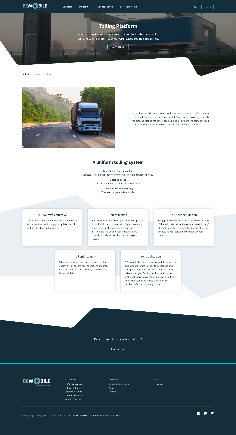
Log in (207, 6)
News (111, 388)
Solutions (67, 6)
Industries (84, 6)
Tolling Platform (73, 388)
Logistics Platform (73, 391)
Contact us (118, 47)
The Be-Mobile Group (119, 384)
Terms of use (56, 415)
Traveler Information (74, 395)
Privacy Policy (41, 415)
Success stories (104, 6)
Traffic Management (74, 384)
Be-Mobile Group (128, 6)
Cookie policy (27, 415)
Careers (112, 391)
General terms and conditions (75, 415)
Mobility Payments (73, 399)
